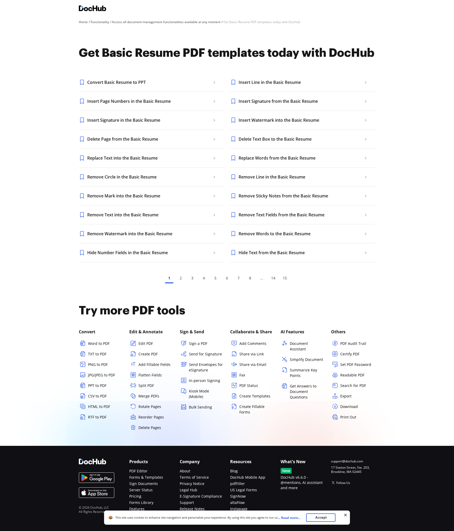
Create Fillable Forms (252, 409)
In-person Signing (204, 380)
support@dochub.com (347, 461)
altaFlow (237, 502)
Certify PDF (349, 353)
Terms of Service (194, 477)
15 (285, 277)
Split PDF (146, 385)
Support (187, 502)
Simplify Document (306, 359)
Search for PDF (353, 385)
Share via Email (252, 364)
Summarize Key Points (303, 372)
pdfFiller (237, 483)
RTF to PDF (97, 417)
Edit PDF (145, 343)
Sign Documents (143, 483)
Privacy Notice (192, 483)
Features (137, 508)
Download (349, 406)
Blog (234, 470)
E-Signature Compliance (201, 496)
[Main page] (92, 9)
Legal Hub (188, 489)
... (289, 517)
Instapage (238, 508)
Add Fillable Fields (154, 364)
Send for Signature (205, 353)
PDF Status (248, 385)
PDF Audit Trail (353, 343)
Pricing (135, 496)
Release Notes (192, 508)
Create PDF (148, 353)
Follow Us (343, 483)
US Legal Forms (243, 489)
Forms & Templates (146, 477)
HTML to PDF (99, 406)
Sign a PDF (198, 343)
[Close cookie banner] (345, 515)
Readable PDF (352, 374)
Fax (242, 374)
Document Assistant (299, 346)
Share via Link (251, 353)
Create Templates (254, 396)
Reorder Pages (151, 417)
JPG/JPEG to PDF (101, 374)
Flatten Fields (150, 374)
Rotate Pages (149, 406)
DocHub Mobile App (247, 477)
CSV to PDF (97, 396)
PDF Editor (138, 470)
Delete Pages (149, 427)
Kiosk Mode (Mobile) (199, 394)
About (185, 470)
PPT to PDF (97, 385)
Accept (321, 517)
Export (346, 396)
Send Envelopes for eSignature (206, 367)
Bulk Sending (200, 407)
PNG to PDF (98, 364)
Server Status (141, 489)
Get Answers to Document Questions (303, 392)
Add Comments (252, 343)
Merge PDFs (148, 396)
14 (273, 277)
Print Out (348, 417)
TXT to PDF (97, 353)
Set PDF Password (355, 364)
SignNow (238, 496)
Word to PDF (99, 343)
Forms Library (141, 502)
